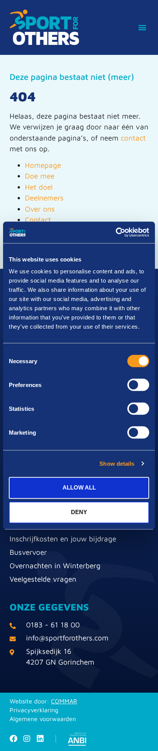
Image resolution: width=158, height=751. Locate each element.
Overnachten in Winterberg (55, 565)
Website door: (43, 701)
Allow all (79, 487)
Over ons (40, 209)
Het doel (39, 187)
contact (133, 138)
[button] (142, 27)
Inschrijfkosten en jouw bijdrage (63, 539)
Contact (38, 219)
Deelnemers (44, 198)
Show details (116, 463)
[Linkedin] (40, 739)
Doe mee (39, 176)
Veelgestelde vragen (43, 579)
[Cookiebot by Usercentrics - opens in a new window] (115, 232)
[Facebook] (13, 739)
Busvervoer (28, 552)
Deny (79, 512)
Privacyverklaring (34, 709)
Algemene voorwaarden (43, 718)
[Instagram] (27, 739)
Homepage (43, 165)
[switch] (138, 385)
